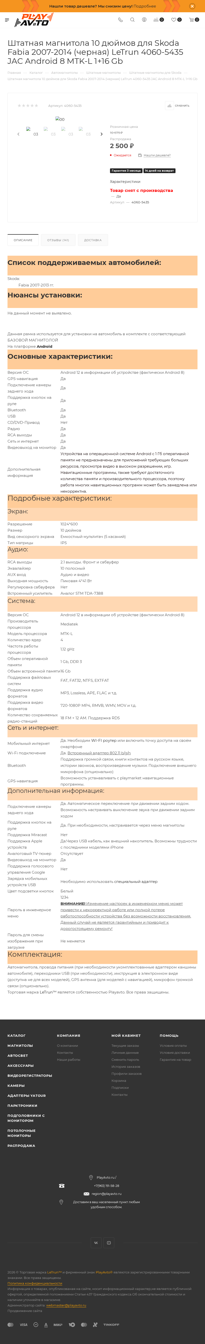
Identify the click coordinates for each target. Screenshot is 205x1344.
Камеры (16, 1086)
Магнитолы (20, 1046)
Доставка (93, 240)
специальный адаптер (136, 881)
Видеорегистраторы (30, 1076)
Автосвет (18, 1056)
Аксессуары (21, 1066)
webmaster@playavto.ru (66, 1305)
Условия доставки (175, 1053)
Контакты (65, 1053)
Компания (68, 1036)
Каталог (17, 1036)
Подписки (120, 1088)
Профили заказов (127, 1074)
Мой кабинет (126, 1036)
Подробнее (145, 6)
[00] (60, 119)
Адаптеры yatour (27, 1096)
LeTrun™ (48, 992)
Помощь (169, 1036)
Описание (23, 240)
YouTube (109, 1242)
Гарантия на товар (175, 1060)
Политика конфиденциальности (35, 1283)
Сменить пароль (125, 1060)
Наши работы (68, 1060)
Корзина (119, 1081)
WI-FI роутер (103, 740)
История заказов (126, 1067)
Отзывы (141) (58, 240)
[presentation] (18, 134)
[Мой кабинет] (144, 20)
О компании (67, 1046)
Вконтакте (96, 1242)
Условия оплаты (173, 1046)
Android (44, 346)
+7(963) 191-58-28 (106, 1186)
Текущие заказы (125, 1046)
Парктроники (23, 1106)
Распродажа (21, 1146)
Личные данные (125, 1053)
